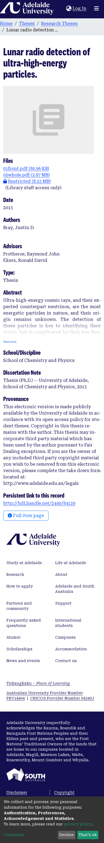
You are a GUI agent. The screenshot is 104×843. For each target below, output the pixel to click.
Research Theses (59, 23)
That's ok (88, 835)
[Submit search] (62, 8)
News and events (23, 661)
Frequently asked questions (23, 623)
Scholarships (19, 649)
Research (15, 574)
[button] (68, 8)
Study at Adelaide (24, 563)
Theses (27, 23)
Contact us (66, 661)
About (61, 574)
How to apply (19, 586)
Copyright (64, 792)
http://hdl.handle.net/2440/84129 (39, 503)
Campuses (65, 637)
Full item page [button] (28, 515)
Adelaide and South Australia (74, 589)
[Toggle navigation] (96, 8)
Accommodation (71, 649)
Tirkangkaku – (38, 683)
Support (63, 603)
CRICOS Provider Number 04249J (62, 698)
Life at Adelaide (70, 563)
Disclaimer (16, 792)
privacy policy (78, 824)
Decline (66, 835)
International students (68, 623)
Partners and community (19, 606)
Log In (80, 8)
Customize (14, 835)
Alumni (13, 637)
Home (6, 23)
